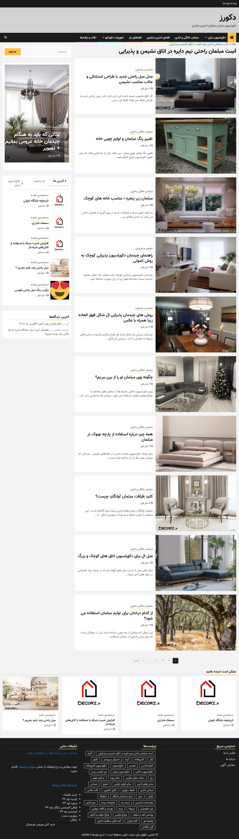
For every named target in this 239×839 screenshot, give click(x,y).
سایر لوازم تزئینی (122, 784)
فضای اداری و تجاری (158, 38)
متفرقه (103, 796)
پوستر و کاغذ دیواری (102, 809)
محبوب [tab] (37, 181)
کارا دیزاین (132, 821)
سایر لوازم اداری (145, 784)
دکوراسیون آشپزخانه (96, 766)
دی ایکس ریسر (99, 772)
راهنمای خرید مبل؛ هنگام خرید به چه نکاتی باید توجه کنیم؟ (38, 332)
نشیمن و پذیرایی (144, 70)
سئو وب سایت (69, 816)
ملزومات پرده (108, 803)
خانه (233, 44)
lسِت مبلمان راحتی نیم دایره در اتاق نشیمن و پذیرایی (125, 753)
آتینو (90, 753)
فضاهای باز (135, 38)
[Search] (5, 37)
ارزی (101, 835)
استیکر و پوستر (111, 760)
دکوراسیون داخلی (144, 772)
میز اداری (90, 803)
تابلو (95, 760)
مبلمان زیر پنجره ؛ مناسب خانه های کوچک (118, 198)
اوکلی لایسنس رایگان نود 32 (61, 807)
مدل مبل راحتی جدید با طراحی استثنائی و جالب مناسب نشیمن (119, 79)
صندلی (93, 784)
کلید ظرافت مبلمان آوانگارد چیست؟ (124, 496)
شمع (105, 784)
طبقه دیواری (128, 790)
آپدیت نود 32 (69, 799)
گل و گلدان (147, 827)
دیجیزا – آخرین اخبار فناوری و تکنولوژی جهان (52, 753)
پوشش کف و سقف (143, 815)
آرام (151, 760)
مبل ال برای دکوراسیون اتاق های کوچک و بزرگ (115, 556)
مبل (140, 796)
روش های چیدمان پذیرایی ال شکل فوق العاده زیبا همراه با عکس (115, 318)
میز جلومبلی (146, 809)
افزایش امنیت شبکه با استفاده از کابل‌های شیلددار (29, 245)
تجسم (132, 766)
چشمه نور (148, 821)
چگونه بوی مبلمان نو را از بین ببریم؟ (124, 377)
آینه (127, 760)
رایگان (73, 820)
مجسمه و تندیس (144, 803)
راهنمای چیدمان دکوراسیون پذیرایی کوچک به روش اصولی (117, 258)
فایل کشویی (110, 790)
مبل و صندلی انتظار (122, 796)
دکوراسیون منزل (217, 38)
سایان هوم (98, 778)
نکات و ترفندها (88, 38)
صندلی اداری (146, 790)
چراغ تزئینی (121, 815)
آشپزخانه (139, 760)
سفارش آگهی (227, 765)
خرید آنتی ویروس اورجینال (40, 824)
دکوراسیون (118, 766)
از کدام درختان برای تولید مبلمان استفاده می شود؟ (117, 616)
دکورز (228, 18)
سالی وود (115, 778)
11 (144, 661)
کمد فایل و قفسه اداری (109, 821)
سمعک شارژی (40, 223)
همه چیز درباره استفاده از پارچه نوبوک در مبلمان (120, 437)
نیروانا (132, 809)
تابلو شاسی (147, 766)
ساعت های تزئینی (135, 778)
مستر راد (125, 803)
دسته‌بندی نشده (40, 195)
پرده (121, 809)
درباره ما (230, 759)
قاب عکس (92, 790)
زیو (151, 778)
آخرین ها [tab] (58, 181)
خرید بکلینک (70, 795)
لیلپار (150, 796)
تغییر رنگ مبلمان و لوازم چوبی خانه (124, 139)
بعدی (136, 661)
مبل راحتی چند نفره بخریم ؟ (32, 268)
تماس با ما (229, 753)
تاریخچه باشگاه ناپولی (36, 201)
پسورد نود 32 (70, 803)
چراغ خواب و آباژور (99, 815)
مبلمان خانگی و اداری (187, 38)
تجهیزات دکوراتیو (114, 38)
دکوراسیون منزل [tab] (14, 183)
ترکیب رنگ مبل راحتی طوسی (32, 290)
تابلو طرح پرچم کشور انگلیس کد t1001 (40, 324)
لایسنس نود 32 (68, 812)
